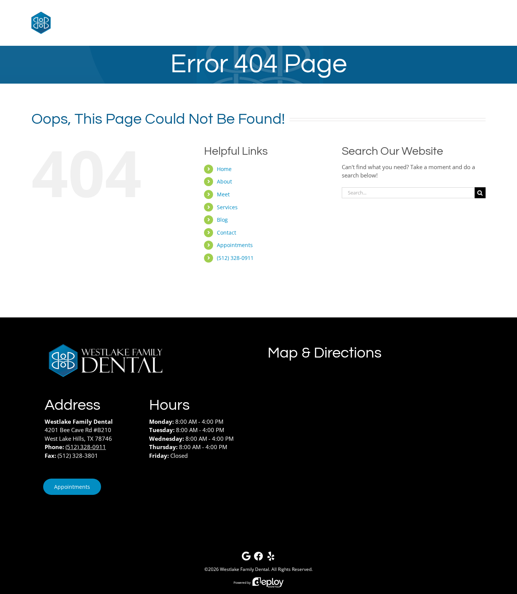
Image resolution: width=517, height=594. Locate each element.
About (224, 181)
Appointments (235, 245)
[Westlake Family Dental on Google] (246, 558)
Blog (222, 219)
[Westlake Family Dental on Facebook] (258, 558)
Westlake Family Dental (244, 569)
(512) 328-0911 (235, 257)
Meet (223, 194)
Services (227, 207)
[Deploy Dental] (267, 582)
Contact (226, 232)
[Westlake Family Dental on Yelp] (271, 558)
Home (224, 169)
